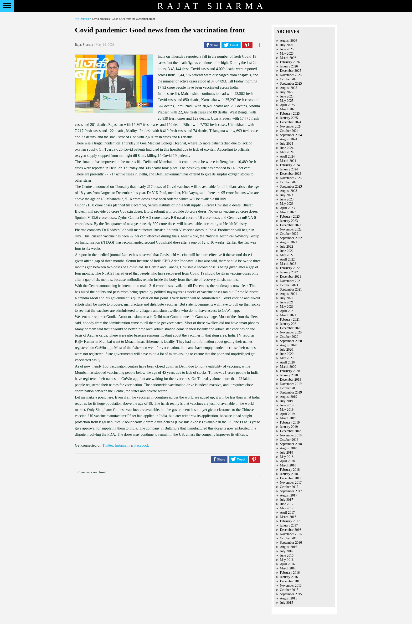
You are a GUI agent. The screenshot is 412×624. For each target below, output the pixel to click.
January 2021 (289, 324)
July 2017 (286, 499)
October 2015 (289, 590)
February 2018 (290, 469)
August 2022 (288, 242)
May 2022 (287, 255)
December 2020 (290, 328)
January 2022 (289, 272)
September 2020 (291, 341)
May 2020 (287, 358)
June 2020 (287, 354)
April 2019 (287, 414)
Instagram (122, 445)
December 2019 (290, 379)
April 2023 (287, 208)
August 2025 (288, 88)
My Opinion (82, 18)
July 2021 (286, 298)
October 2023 (289, 182)
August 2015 (288, 598)
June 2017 (287, 504)
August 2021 (288, 294)
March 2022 (288, 264)
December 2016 (290, 530)
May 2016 (287, 560)
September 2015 (291, 594)
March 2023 (288, 212)
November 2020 (291, 332)
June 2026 (287, 49)
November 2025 (291, 75)
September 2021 (291, 289)
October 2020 (289, 336)
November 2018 (291, 435)
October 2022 (289, 233)
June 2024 (287, 148)
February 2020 (290, 371)
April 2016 (287, 564)
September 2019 (291, 392)
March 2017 (288, 517)
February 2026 (290, 62)
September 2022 (291, 238)
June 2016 (287, 555)
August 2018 (288, 448)
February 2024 (290, 165)
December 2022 (290, 225)
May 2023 (287, 203)
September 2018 (291, 444)
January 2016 (289, 577)
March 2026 (288, 58)
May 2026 (287, 53)
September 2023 (291, 186)
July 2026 (286, 45)
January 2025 (289, 118)
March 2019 (288, 418)
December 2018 (290, 431)
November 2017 (291, 482)
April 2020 (287, 362)
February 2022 (290, 268)
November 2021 (291, 281)
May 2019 (287, 409)
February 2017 (290, 521)
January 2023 (289, 221)
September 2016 (291, 542)
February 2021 (290, 319)
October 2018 (289, 439)
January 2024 (289, 169)
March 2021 (288, 315)
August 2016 (288, 547)
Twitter (107, 445)
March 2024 (288, 161)
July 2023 (286, 195)
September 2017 (291, 491)
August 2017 (288, 495)
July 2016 (286, 551)
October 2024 (289, 131)
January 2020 (289, 375)
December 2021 (290, 276)
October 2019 (289, 388)
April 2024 (287, 156)
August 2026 (288, 40)
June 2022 (287, 251)
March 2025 (288, 109)
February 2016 (290, 572)
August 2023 (288, 191)
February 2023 (290, 216)
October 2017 (289, 487)
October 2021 (289, 285)
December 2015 (290, 581)
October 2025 (289, 79)
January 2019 (289, 427)
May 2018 (287, 457)
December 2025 (290, 70)
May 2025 (287, 100)
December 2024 (290, 122)
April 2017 (287, 512)
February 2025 (290, 113)
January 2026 (289, 66)
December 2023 (290, 173)
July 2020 (286, 349)
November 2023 (291, 178)
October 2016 (289, 538)
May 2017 (287, 508)
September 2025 (291, 83)
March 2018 (288, 465)
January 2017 (289, 525)
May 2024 (287, 152)
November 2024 (291, 126)
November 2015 (291, 585)
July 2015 (286, 602)
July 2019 (286, 401)
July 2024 (286, 143)
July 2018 (286, 452)
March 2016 (288, 568)
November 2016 (291, 534)
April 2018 (287, 461)
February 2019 (290, 422)
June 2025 (287, 96)
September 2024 (291, 135)
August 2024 (288, 139)
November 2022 (291, 229)
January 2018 (289, 474)
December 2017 (290, 478)
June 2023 (287, 199)
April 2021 (287, 311)
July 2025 (286, 92)
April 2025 (287, 105)
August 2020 (288, 345)
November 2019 (291, 384)
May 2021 (287, 306)
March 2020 (288, 366)
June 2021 (287, 302)
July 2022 (286, 246)
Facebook (141, 445)
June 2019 (287, 405)
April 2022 (287, 259)
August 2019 (288, 397)
